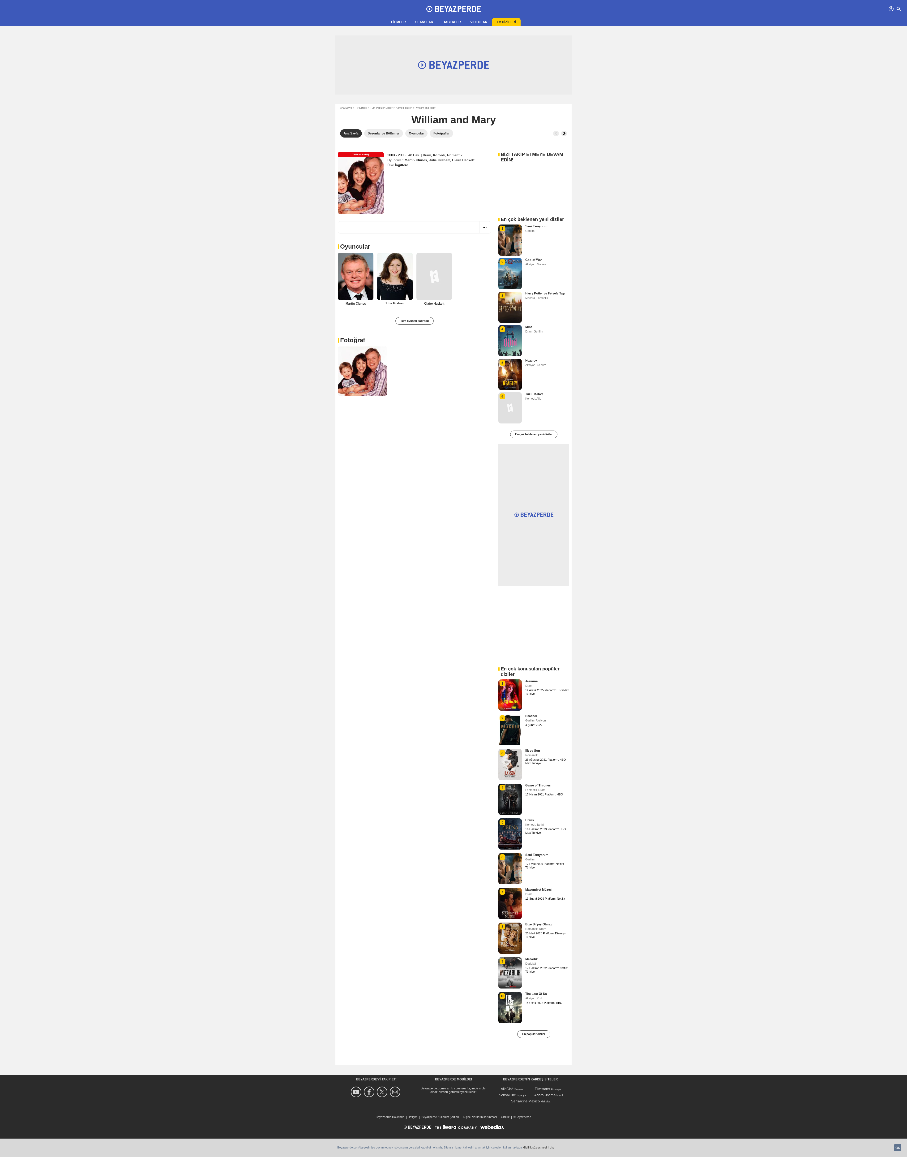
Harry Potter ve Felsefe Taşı (545, 293)
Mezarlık (531, 959)
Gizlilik (505, 1117)
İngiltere (401, 165)
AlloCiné (507, 1089)
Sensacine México (525, 1101)
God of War (533, 260)
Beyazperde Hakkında (390, 1117)
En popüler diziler (533, 1034)
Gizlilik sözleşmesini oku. (539, 1147)
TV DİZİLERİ (506, 22)
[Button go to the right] (564, 133)
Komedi (439, 155)
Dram (427, 155)
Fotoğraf (352, 340)
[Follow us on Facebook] (370, 1092)
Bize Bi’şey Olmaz (538, 924)
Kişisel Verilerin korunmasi (480, 1117)
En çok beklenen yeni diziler (533, 434)
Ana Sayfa (346, 107)
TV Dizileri (361, 107)
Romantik (454, 155)
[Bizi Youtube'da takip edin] (357, 1092)
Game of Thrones (538, 785)
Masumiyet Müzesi (538, 889)
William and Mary (453, 119)
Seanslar (424, 22)
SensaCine (507, 1095)
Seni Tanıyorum (536, 226)
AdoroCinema (545, 1095)
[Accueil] (453, 9)
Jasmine (531, 681)
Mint (528, 327)
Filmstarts (542, 1089)
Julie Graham (439, 160)
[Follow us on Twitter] (383, 1092)
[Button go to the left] (556, 133)
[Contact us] (396, 1092)
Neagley (531, 360)
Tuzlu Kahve (534, 394)
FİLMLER (398, 22)
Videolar (478, 22)
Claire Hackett (463, 160)
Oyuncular (355, 246)
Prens (529, 820)
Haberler (452, 22)
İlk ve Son (532, 750)
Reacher (531, 716)
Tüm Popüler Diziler (381, 107)
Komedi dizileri (404, 107)
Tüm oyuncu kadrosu (414, 321)
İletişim (412, 1117)
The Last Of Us (536, 994)
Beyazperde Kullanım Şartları (440, 1117)
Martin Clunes (416, 160)
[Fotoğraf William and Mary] (362, 371)
